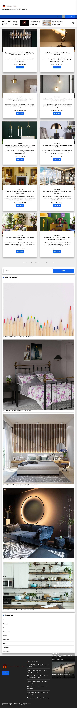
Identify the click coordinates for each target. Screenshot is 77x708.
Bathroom (5, 623)
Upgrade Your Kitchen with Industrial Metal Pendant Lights (37, 682)
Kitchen (5, 635)
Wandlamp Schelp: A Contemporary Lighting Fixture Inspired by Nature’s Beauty (57, 99)
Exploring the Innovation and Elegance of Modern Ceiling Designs (20, 192)
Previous (25, 262)
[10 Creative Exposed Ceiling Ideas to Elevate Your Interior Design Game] (38, 449)
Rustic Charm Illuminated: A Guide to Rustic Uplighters (57, 53)
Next (53, 262)
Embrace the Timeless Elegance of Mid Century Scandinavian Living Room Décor (57, 238)
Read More (20, 67)
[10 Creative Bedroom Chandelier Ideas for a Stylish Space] (38, 375)
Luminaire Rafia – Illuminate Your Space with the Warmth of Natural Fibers (20, 99)
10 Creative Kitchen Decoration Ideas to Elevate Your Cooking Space (19, 609)
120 (46, 262)
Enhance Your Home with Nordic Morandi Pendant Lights (37, 687)
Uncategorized (6, 651)
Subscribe (6, 672)
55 (35, 262)
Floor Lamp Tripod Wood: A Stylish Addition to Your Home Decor (57, 192)
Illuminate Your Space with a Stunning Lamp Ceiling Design (57, 146)
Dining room (6, 631)
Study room (6, 647)
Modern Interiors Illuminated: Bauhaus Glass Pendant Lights (37, 693)
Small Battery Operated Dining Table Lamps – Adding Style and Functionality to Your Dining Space (20, 146)
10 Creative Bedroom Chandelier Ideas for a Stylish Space (17, 410)
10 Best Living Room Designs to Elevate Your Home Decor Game (18, 336)
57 (41, 262)
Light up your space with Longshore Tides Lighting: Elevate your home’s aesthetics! (19, 53)
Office (4, 643)
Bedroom (5, 627)
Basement (5, 620)
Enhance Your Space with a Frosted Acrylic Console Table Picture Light (37, 676)
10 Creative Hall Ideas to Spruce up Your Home (14, 559)
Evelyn (15, 64)
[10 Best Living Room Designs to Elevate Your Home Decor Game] (38, 309)
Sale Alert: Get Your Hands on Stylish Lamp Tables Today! (20, 238)
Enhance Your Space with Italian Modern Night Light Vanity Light (36, 671)
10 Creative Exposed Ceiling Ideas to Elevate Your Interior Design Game (20, 484)
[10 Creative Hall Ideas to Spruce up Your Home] (38, 523)
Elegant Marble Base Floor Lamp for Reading (38, 698)
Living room (6, 639)
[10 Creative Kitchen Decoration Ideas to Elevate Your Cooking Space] (38, 585)
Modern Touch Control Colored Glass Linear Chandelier (37, 665)
